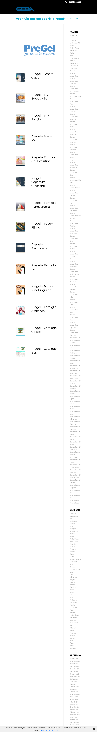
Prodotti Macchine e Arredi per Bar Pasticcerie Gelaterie (74, 65)
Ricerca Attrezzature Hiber (74, 172)
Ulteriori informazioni (46, 730)
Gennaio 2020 (74, 704)
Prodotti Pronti (74, 615)
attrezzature (74, 516)
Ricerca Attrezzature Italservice (74, 208)
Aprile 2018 (73, 717)
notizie (72, 595)
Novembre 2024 (75, 661)
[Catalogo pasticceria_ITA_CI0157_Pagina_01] (20, 248)
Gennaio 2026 (74, 658)
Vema (71, 643)
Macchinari (73, 50)
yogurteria (73, 648)
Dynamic (73, 544)
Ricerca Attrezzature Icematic (74, 192)
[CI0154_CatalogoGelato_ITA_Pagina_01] (20, 331)
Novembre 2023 (75, 669)
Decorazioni (74, 541)
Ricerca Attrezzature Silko (74, 294)
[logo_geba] (25, 10)
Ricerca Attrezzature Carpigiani (74, 109)
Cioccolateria (74, 531)
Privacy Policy (74, 58)
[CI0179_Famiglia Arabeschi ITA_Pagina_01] (20, 310)
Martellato (73, 587)
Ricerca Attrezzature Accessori (74, 81)
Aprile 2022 (73, 681)
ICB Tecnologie (75, 569)
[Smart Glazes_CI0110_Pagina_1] (20, 77)
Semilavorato (74, 623)
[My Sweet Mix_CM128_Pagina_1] (20, 98)
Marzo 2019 (74, 709)
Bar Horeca (73, 521)
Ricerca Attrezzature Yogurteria (74, 325)
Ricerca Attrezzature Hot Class (75, 180)
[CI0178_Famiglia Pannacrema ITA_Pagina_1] (20, 206)
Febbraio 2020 (74, 702)
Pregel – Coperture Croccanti (38, 182)
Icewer (72, 572)
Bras (71, 526)
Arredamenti (74, 40)
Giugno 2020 (74, 699)
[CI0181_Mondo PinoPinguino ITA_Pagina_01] (20, 269)
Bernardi (72, 523)
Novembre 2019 (75, 707)
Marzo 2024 (74, 664)
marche (72, 582)
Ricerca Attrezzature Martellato (74, 223)
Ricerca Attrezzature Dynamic (74, 139)
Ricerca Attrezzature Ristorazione (74, 279)
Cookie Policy (74, 48)
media (72, 590)
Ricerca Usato (74, 500)
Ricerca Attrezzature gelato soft (74, 164)
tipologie (72, 635)
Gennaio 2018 (74, 725)
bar (71, 518)
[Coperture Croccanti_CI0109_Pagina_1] (20, 181)
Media (72, 53)
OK (57, 730)
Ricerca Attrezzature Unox (74, 309)
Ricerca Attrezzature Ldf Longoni (75, 215)
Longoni (72, 579)
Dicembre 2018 (75, 714)
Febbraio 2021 (74, 692)
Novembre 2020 (75, 694)
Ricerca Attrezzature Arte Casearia (74, 88)
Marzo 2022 (74, 684)
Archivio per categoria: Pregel (40, 19)
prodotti (72, 612)
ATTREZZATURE (76, 43)
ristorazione (73, 617)
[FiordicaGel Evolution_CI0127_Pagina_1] (20, 161)
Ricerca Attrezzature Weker (74, 317)
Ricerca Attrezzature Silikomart (74, 286)
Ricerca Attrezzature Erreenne (74, 147)
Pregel (72, 610)
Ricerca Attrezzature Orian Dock (74, 231)
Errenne (72, 551)
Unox (71, 640)
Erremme (73, 549)
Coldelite (72, 534)
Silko (71, 625)
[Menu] (78, 9)
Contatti (72, 45)
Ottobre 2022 (74, 679)
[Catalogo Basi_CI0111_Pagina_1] (20, 352)
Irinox (71, 574)
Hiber (71, 564)
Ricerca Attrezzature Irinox (74, 200)
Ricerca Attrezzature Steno (74, 302)
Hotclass (73, 567)
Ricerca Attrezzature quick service (74, 271)
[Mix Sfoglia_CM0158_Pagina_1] (20, 119)
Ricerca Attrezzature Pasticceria (74, 246)
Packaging (73, 600)
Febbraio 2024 (74, 666)
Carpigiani (73, 529)
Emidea (72, 546)
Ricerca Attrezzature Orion (74, 238)
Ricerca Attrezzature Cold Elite (74, 116)
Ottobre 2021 (74, 689)
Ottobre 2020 (74, 697)
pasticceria (73, 602)
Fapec (72, 554)
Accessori (73, 513)
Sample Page (74, 503)
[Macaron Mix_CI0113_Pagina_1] (20, 140)
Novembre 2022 (75, 676)
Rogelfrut (73, 620)
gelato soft (73, 562)
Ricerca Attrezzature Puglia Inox (74, 264)
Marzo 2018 (74, 719)
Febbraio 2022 (74, 686)
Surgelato (73, 633)
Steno (72, 630)
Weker (72, 645)
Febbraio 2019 (74, 712)
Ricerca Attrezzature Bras (74, 101)
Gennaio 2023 (74, 674)
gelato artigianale (75, 559)
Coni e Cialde (74, 539)
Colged (72, 536)
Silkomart (73, 628)
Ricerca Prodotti (75, 338)
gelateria (72, 556)
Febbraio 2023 (74, 671)
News (71, 55)
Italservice (73, 577)
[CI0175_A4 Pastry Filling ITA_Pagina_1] (20, 227)
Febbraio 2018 (74, 722)
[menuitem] (78, 9)
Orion (71, 597)
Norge (72, 592)
